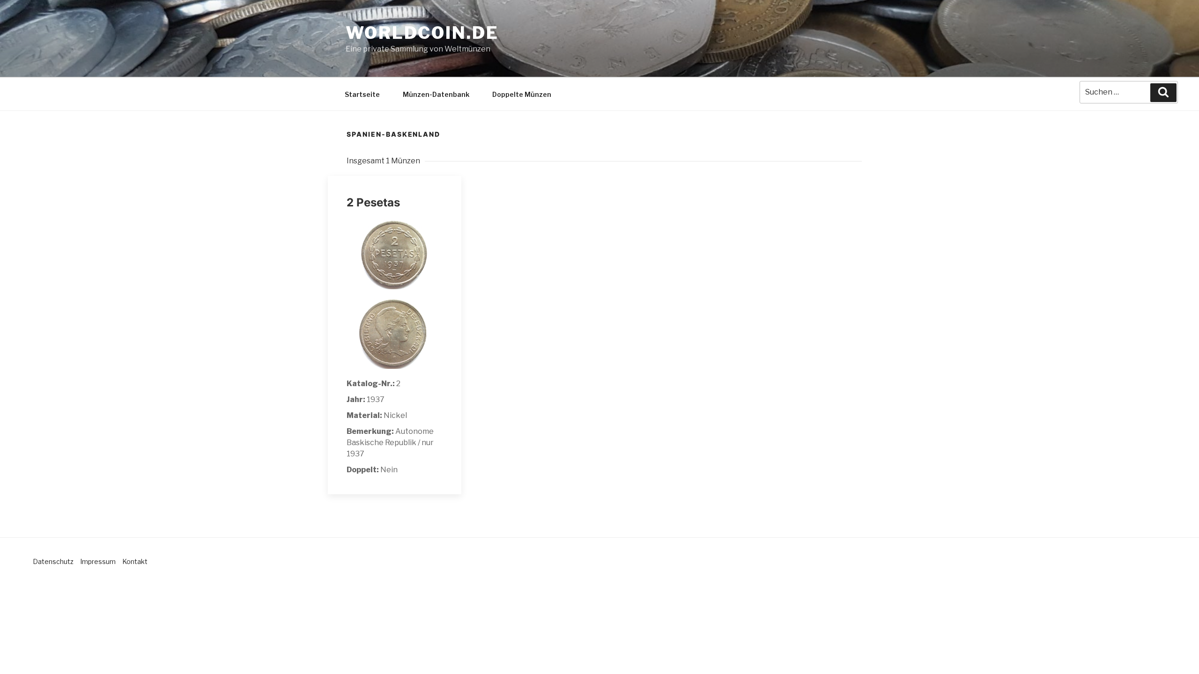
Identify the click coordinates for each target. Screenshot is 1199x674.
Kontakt (135, 561)
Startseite (362, 94)
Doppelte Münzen (521, 94)
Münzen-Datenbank (436, 94)
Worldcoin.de (422, 32)
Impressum (98, 561)
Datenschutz (53, 561)
